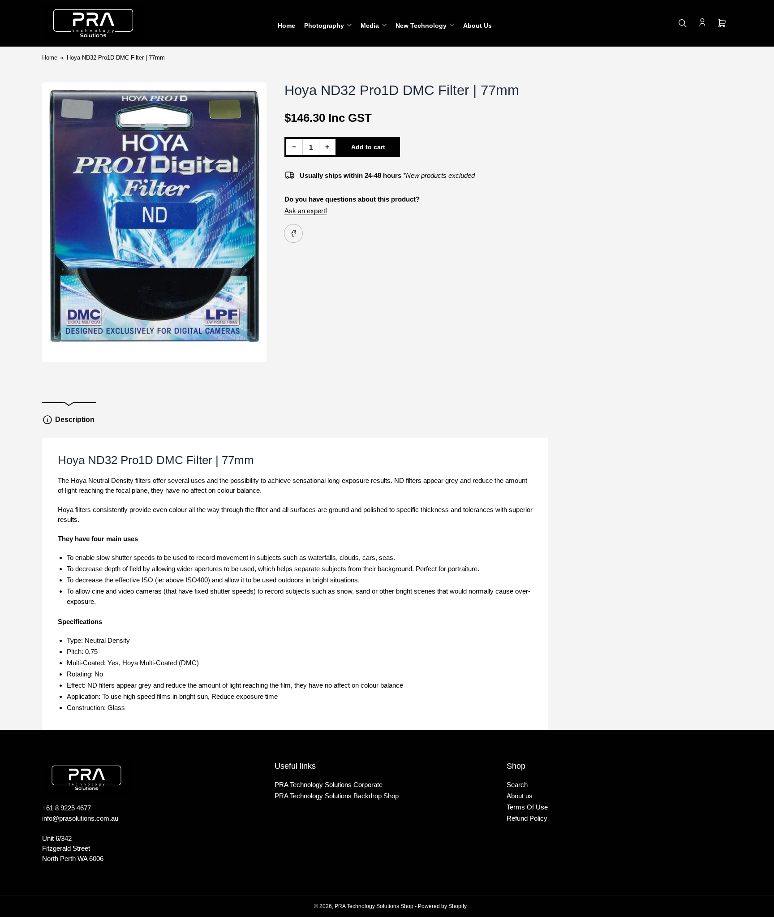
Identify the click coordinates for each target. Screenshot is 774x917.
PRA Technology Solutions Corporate (329, 784)
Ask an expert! (305, 211)
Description (75, 419)
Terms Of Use (527, 807)
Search (517, 784)
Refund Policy (527, 818)
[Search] (682, 23)
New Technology (421, 25)
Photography (324, 25)
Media (370, 25)
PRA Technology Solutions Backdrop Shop (337, 796)
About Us (477, 25)
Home (286, 25)
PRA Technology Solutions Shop (374, 906)
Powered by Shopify (442, 906)
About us (520, 796)
